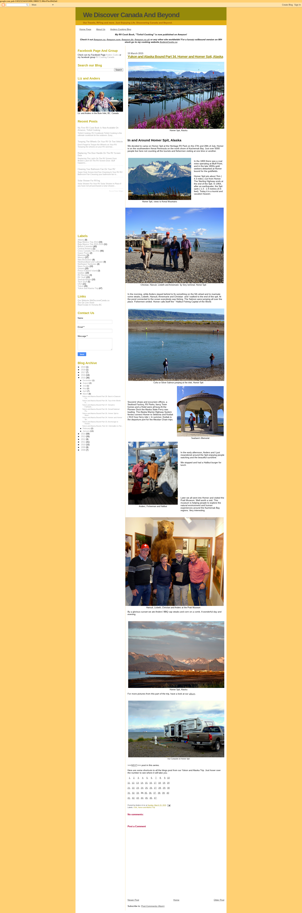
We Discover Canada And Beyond (131, 15)
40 (168, 793)
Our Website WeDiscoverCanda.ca (93, 300)
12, (133, 783)
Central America (85, 249)
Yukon (80, 286)
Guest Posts (83, 253)
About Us (100, 29)
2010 (83, 445)
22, (133, 788)
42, (133, 798)
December (87, 380)
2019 (83, 367)
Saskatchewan (84, 279)
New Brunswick (85, 260)
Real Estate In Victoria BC (90, 305)
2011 (83, 442)
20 (168, 783)
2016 (83, 375)
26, (151, 788)
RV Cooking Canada (105, 57)
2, (134, 778)
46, (151, 798)
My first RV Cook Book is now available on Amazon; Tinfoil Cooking (98, 129)
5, (147, 778)
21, (129, 788)
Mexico (81, 257)
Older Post (219, 900)
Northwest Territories (87, 264)
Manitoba (82, 255)
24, (142, 788)
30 (168, 788)
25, (146, 788)
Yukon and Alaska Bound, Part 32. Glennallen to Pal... (102, 426)
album (192, 693)
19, (164, 783)
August (86, 383)
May (85, 388)
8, (161, 778)
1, (130, 778)
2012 (83, 439)
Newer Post (133, 900)
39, (163, 793)
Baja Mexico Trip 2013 (88, 242)
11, (129, 783)
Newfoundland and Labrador (90, 262)
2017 (83, 372)
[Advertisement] (93, 213)
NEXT (134, 765)
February (87, 428)
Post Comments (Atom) (153, 906)
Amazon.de (127, 39)
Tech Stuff (82, 282)
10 (168, 778)
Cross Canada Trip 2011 (89, 251)
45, (146, 798)
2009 (83, 447)
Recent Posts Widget (116, 191)
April (85, 391)
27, (155, 788)
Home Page (85, 29)
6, (152, 778)
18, (159, 783)
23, (138, 788)
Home (176, 900)
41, (129, 798)
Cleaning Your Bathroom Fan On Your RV (96, 169)
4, (143, 778)
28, (160, 788)
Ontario (81, 268)
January (86, 431)
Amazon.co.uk (142, 39)
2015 (83, 378)
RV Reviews (83, 275)
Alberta (81, 240)
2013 (83, 436)
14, (142, 783)
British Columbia (85, 246)
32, (133, 793)
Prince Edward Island (87, 271)
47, (155, 798)
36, (150, 793)
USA (135, 807)
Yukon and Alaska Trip (146, 807)
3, (139, 778)
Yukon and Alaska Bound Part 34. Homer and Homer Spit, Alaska (175, 57)
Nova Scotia (83, 266)
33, (138, 793)
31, (129, 793)
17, (155, 783)
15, (146, 783)
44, (142, 798)
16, (151, 783)
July (85, 386)
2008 (83, 450)
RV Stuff (82, 277)
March (86, 394)
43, (138, 798)
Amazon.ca (99, 39)
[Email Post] (169, 805)
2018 (83, 370)
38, (159, 793)
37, (155, 793)
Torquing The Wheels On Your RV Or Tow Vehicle (100, 141)
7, (156, 778)
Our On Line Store (86, 303)
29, (164, 788)
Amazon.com (113, 39)
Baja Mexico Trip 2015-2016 (90, 244)
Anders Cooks (112, 55)
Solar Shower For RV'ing (89, 180)
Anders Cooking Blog (120, 29)
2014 (83, 434)
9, (165, 778)
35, (146, 793)
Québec (81, 273)
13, (137, 783)
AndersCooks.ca (168, 42)
